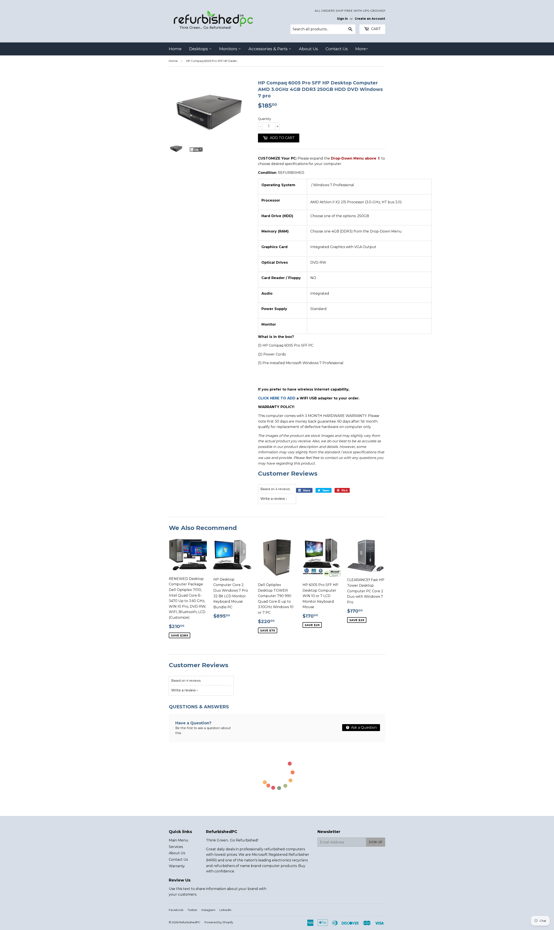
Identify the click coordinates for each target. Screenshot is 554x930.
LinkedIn (225, 910)
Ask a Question (363, 727)
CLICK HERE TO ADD (276, 398)
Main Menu (178, 840)
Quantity (264, 119)
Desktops (199, 48)
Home (175, 48)
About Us (308, 48)
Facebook (176, 910)
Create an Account (370, 18)
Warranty (177, 866)
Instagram (208, 910)
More (360, 48)
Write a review (272, 499)
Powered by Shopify (219, 922)
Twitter (192, 910)
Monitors (228, 48)
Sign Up (375, 842)
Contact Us (336, 48)
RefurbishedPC (189, 922)
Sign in (342, 18)
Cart (375, 29)
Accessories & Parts (268, 48)
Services (176, 847)
